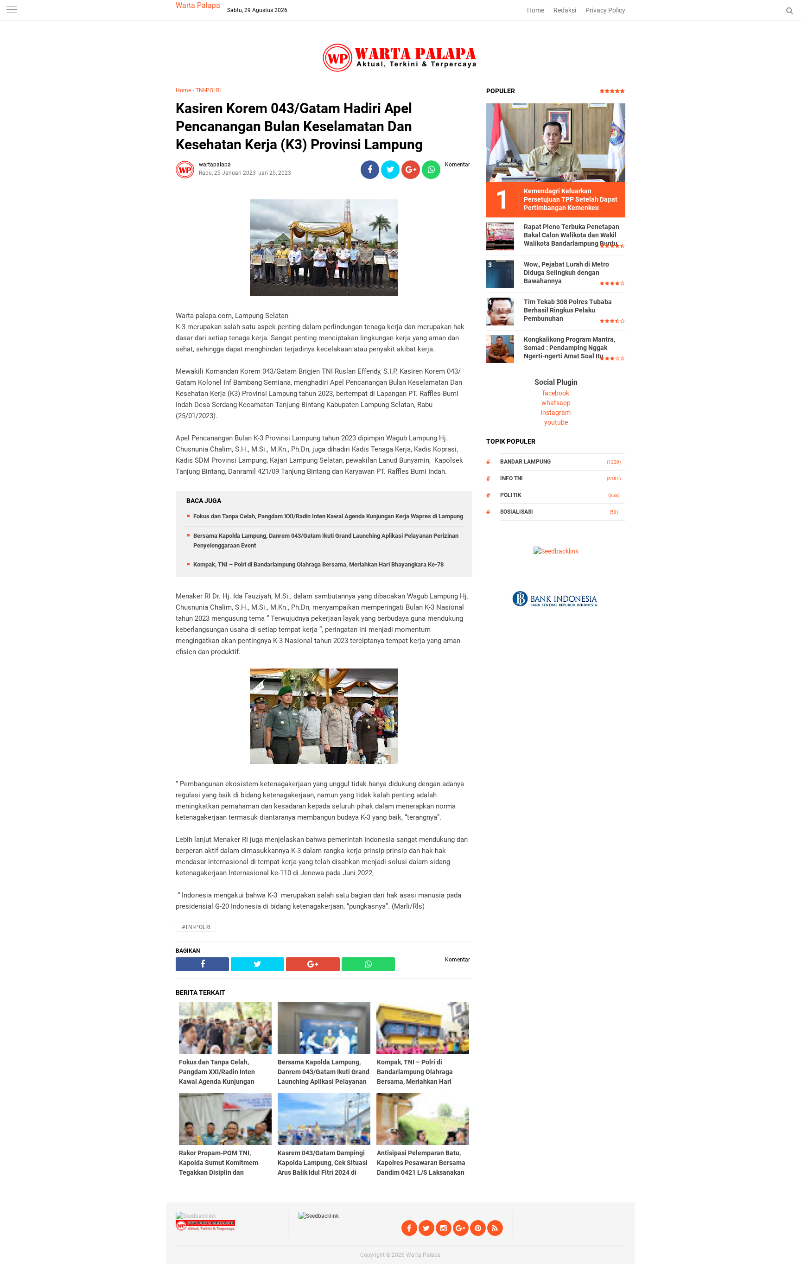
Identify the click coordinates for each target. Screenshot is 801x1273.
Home (535, 10)
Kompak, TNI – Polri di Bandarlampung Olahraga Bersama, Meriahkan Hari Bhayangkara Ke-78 (318, 564)
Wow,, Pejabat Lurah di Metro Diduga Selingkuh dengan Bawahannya (566, 273)
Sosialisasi (516, 512)
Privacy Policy (605, 10)
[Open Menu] (11, 10)
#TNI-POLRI (196, 927)
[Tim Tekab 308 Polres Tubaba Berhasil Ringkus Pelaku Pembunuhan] (500, 311)
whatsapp (556, 403)
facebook (555, 393)
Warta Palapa (198, 5)
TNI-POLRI (208, 90)
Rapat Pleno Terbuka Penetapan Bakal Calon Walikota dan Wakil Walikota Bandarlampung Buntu (571, 235)
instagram (556, 412)
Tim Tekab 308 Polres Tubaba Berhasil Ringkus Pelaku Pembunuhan (568, 310)
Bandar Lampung (525, 461)
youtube (556, 422)
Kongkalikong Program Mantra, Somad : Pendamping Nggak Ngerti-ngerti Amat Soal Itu (569, 348)
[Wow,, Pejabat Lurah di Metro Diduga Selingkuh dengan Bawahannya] (500, 273)
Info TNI (511, 478)
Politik (510, 495)
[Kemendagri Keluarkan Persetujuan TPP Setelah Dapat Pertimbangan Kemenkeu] (555, 142)
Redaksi (564, 10)
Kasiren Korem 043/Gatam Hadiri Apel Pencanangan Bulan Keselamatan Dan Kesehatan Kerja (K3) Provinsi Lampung (299, 126)
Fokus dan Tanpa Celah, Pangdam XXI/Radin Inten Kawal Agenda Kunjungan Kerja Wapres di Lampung (328, 516)
